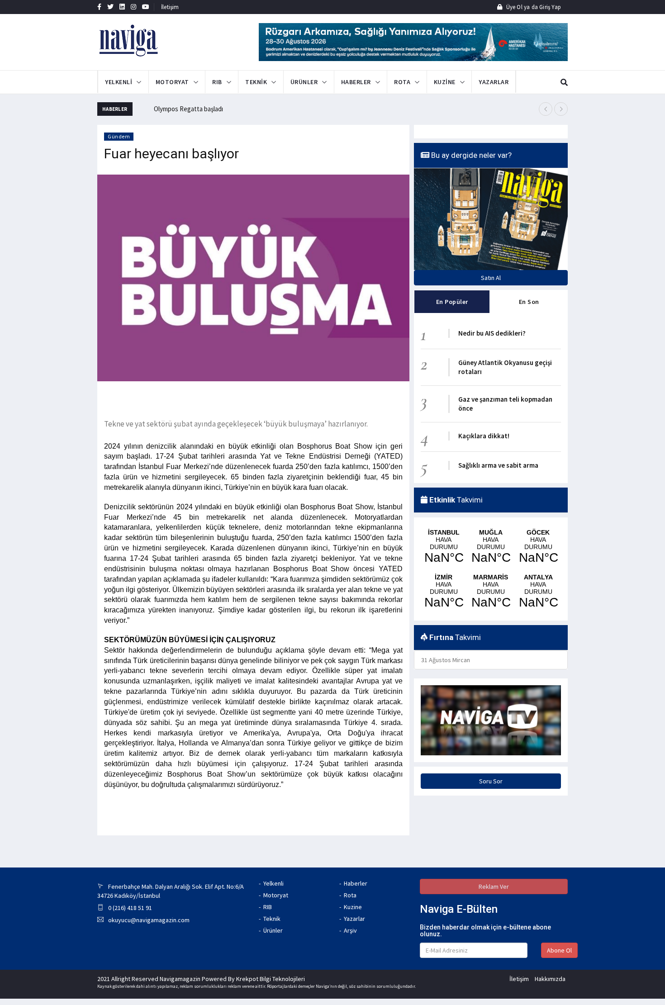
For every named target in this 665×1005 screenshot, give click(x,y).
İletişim (170, 7)
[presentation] (545, 109)
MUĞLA (490, 547)
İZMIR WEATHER (443, 591)
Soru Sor (491, 781)
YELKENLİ (118, 82)
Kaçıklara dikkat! (483, 435)
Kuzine (353, 907)
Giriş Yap (549, 7)
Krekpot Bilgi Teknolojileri (270, 979)
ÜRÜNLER (304, 82)
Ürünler (273, 930)
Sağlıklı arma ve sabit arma (498, 465)
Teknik (271, 919)
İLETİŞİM (525, 82)
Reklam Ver (494, 886)
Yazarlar (354, 919)
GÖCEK (538, 547)
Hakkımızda (550, 979)
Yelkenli (273, 883)
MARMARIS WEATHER (490, 591)
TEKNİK (256, 82)
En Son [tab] (529, 302)
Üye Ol (514, 7)
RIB (217, 82)
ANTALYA (538, 591)
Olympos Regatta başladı (188, 108)
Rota (350, 895)
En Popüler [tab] (452, 302)
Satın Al (491, 278)
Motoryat (275, 895)
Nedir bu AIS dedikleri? (492, 333)
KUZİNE (445, 82)
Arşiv (350, 930)
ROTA (402, 82)
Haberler (355, 883)
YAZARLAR (493, 82)
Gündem (119, 136)
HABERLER (356, 82)
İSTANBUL (443, 547)
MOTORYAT (172, 82)
